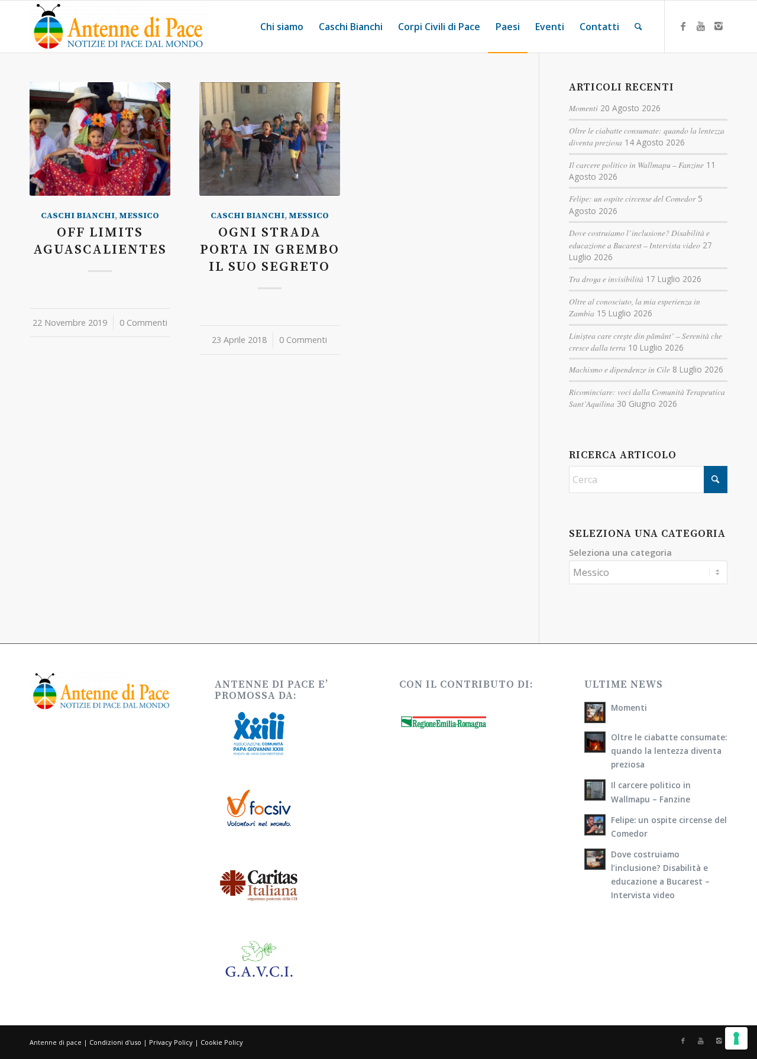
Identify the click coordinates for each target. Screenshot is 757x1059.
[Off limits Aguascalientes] (100, 139)
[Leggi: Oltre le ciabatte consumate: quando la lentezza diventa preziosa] (595, 742)
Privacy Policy (171, 1042)
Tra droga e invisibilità (606, 278)
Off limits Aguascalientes (100, 241)
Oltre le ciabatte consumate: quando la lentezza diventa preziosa (669, 750)
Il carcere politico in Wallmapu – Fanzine (636, 164)
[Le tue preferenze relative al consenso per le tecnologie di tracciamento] (736, 1038)
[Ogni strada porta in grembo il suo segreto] (269, 139)
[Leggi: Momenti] (595, 712)
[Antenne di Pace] (118, 27)
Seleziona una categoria (620, 552)
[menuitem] (282, 27)
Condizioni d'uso (115, 1042)
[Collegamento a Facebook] (683, 26)
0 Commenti (143, 322)
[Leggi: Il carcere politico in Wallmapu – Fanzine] (595, 790)
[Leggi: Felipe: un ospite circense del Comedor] (595, 824)
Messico (139, 215)
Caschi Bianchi (78, 215)
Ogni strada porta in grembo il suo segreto (269, 250)
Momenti (583, 108)
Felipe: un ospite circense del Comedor (632, 198)
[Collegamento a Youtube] (701, 26)
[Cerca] (638, 27)
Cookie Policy (221, 1042)
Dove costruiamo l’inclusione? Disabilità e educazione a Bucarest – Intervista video (639, 238)
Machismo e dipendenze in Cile (619, 369)
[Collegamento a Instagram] (718, 26)
